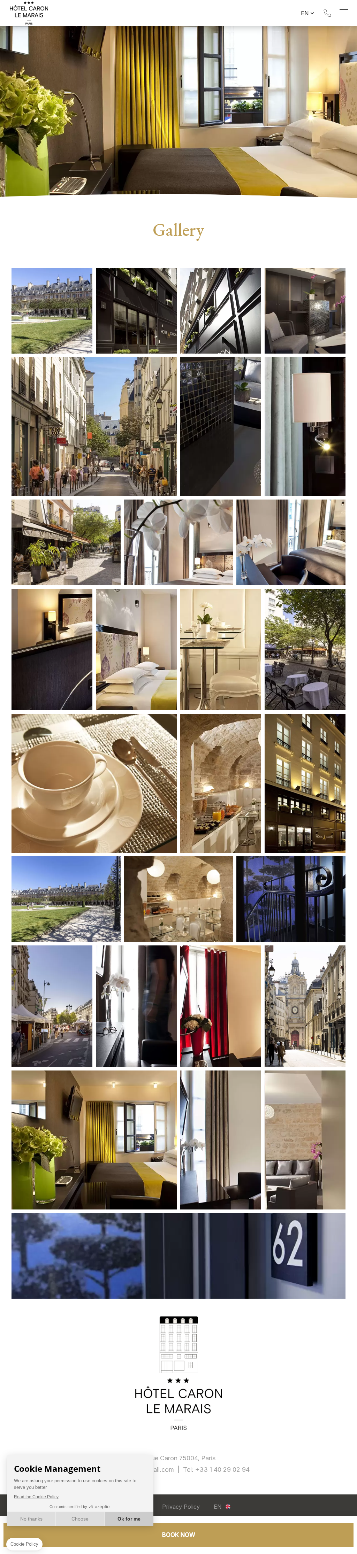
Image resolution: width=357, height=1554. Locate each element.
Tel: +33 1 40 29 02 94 (327, 13)
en (305, 13)
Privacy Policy (181, 1506)
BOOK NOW (178, 1534)
